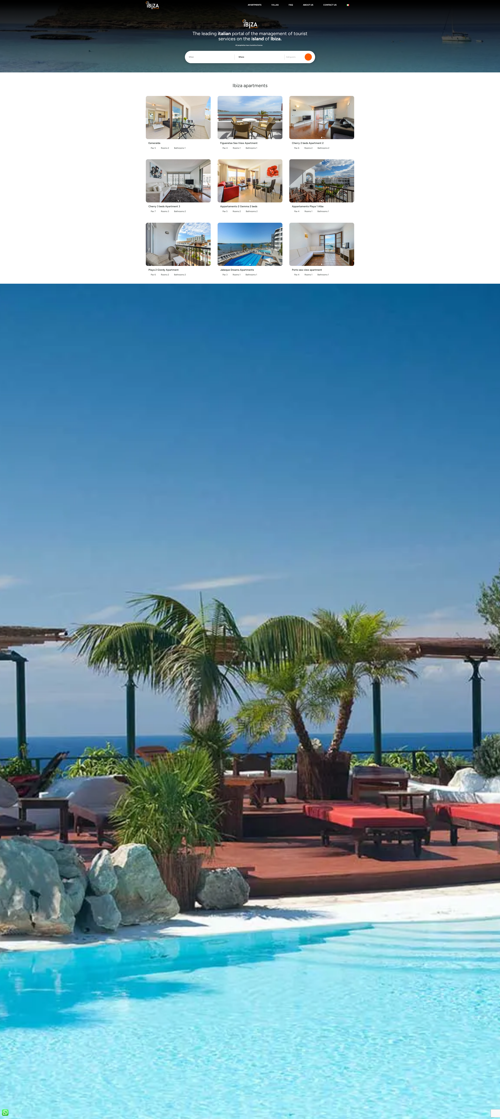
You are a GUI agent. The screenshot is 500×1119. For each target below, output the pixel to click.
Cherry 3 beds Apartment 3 (164, 206)
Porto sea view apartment (307, 269)
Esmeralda (154, 143)
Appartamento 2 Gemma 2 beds (238, 206)
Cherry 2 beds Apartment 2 (308, 143)
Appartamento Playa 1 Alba (307, 206)
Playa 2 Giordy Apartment (163, 269)
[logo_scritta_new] (152, 5)
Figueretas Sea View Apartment (239, 143)
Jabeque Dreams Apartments (237, 269)
